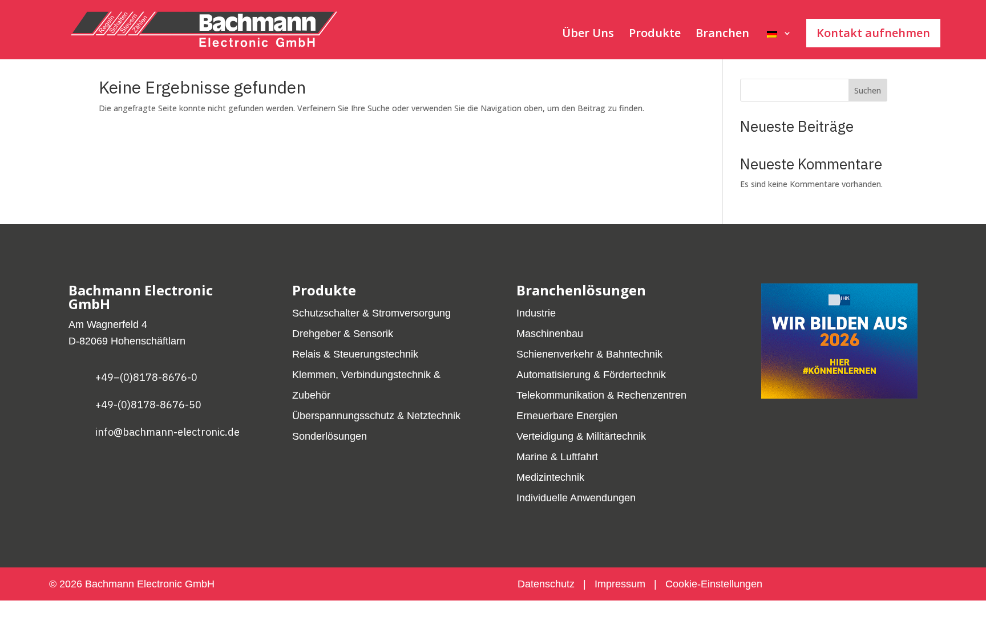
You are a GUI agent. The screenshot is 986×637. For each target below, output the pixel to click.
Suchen (867, 90)
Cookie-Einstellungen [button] (713, 584)
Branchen (722, 34)
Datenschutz (547, 584)
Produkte (655, 34)
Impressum (620, 584)
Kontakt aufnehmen (873, 32)
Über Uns (588, 34)
